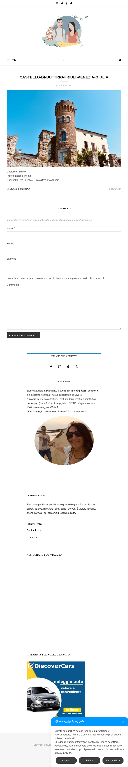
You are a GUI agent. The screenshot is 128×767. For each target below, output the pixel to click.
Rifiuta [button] (89, 760)
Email (10, 243)
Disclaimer (32, 537)
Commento (13, 284)
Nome (11, 228)
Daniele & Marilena (20, 188)
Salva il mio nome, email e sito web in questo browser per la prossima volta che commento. (56, 278)
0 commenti (115, 188)
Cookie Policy (34, 530)
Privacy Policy (34, 523)
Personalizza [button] (113, 760)
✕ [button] (123, 722)
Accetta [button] (66, 760)
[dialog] (89, 742)
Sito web (11, 258)
